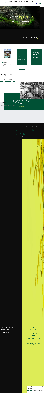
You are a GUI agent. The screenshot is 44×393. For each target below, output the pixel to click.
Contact (35, 1)
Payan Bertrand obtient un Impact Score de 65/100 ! (21, 53)
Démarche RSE (27, 1)
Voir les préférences (40, 390)
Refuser (35, 390)
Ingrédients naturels (15, 1)
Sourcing (24, 1)
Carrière (32, 1)
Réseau (23, 3)
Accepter (30, 390)
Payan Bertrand (10, 1)
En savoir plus (23, 129)
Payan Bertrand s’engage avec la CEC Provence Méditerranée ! (36, 53)
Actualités (30, 1)
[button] (42, 386)
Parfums (19, 1)
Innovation (22, 1)
